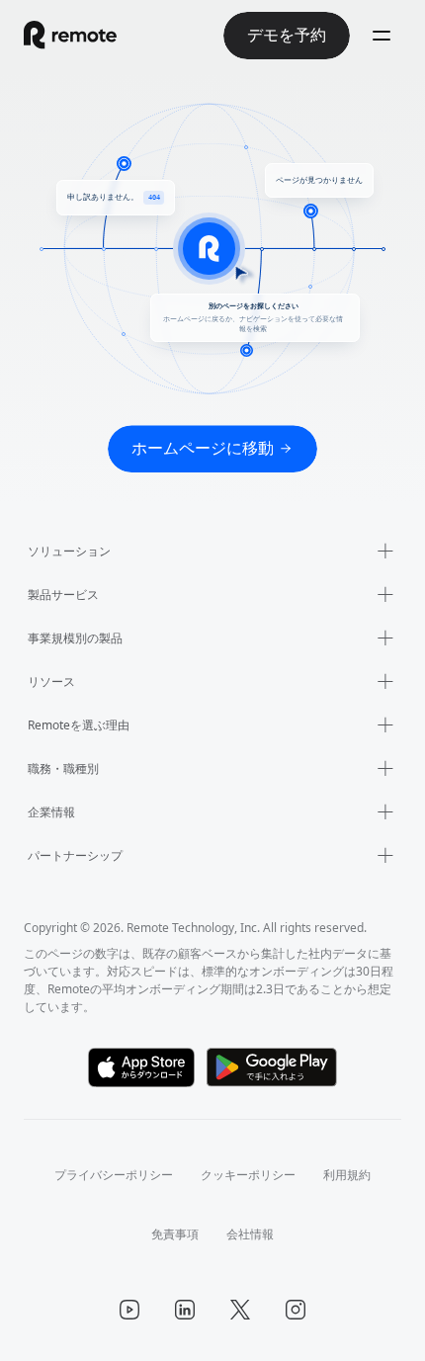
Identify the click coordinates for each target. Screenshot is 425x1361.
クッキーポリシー (248, 1174)
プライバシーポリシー (113, 1174)
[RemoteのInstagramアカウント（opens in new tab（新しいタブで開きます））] (295, 1309)
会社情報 (250, 1234)
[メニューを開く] (381, 35)
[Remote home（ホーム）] (70, 35)
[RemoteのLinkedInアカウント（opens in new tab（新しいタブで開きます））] (185, 1309)
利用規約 (347, 1174)
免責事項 (175, 1234)
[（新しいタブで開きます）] (142, 1067)
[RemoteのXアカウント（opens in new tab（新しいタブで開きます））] (240, 1309)
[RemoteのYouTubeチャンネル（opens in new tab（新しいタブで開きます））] (129, 1309)
